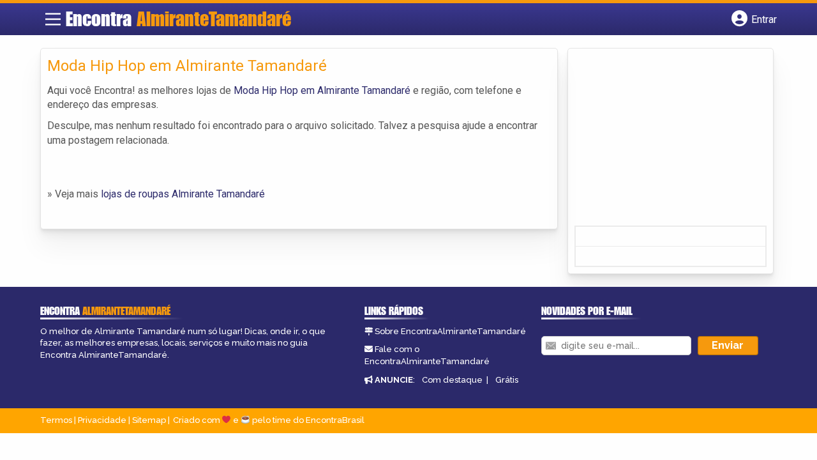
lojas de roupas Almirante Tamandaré (183, 194)
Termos (56, 420)
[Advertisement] (670, 141)
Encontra (178, 18)
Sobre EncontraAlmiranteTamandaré (450, 331)
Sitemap (149, 420)
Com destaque (452, 380)
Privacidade (102, 420)
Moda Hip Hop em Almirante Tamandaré (322, 90)
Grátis (506, 380)
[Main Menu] (53, 19)
